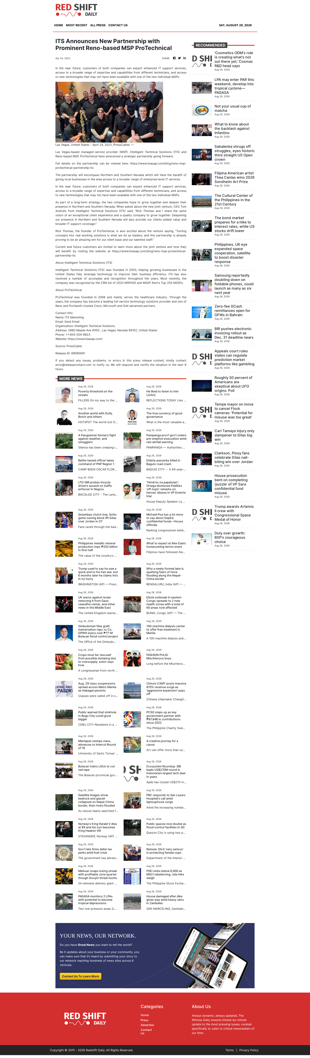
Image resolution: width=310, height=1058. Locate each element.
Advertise (147, 1025)
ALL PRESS (97, 25)
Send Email (71, 321)
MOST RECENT (76, 25)
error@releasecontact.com (73, 365)
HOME (58, 25)
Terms (230, 1050)
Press (144, 1020)
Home (145, 1015)
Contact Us (146, 1031)
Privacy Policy (249, 1050)
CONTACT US (118, 25)
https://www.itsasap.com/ (85, 339)
